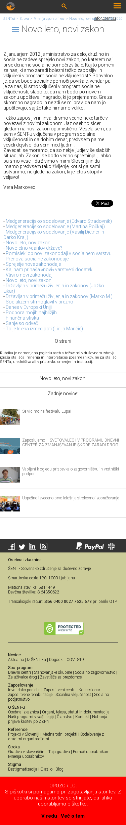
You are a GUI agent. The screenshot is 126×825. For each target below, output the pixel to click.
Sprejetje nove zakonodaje (33, 264)
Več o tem (73, 816)
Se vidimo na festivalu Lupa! (46, 411)
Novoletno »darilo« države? (34, 248)
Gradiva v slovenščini (26, 751)
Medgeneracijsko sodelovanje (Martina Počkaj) (55, 226)
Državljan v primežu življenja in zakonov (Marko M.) (59, 296)
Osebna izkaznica (23, 712)
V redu (49, 816)
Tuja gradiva (59, 751)
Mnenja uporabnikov (49, 18)
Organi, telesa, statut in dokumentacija (76, 712)
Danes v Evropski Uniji (29, 307)
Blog (59, 769)
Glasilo (46, 769)
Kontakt (82, 716)
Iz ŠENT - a (36, 659)
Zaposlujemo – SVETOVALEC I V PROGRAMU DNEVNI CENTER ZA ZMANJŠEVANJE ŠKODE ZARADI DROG (70, 442)
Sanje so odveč (22, 323)
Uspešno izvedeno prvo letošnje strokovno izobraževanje (70, 498)
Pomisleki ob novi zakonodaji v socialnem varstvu (59, 253)
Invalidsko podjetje (24, 690)
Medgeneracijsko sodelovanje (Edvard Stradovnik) (59, 221)
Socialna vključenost (73, 694)
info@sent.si (105, 18)
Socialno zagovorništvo (95, 672)
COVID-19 (75, 659)
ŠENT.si (9, 18)
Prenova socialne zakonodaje (37, 258)
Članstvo (64, 716)
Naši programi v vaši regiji (31, 716)
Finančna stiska (22, 318)
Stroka (24, 18)
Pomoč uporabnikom (91, 751)
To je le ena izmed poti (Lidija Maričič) (44, 328)
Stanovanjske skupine (53, 672)
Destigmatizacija (22, 769)
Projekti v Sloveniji (23, 734)
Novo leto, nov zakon (28, 242)
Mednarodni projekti (59, 734)
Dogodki (56, 659)
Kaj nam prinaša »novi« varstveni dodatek (49, 269)
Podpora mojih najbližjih (31, 312)
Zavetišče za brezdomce (61, 677)
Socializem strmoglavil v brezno (39, 301)
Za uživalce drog (22, 677)
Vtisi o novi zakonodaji (29, 275)
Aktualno (16, 659)
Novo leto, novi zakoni (85, 18)
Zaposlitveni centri (59, 690)
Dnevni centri (19, 672)
